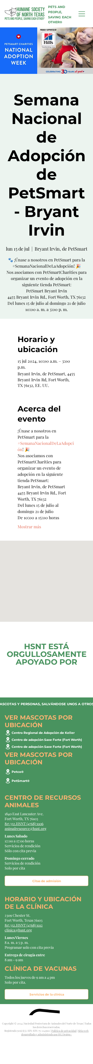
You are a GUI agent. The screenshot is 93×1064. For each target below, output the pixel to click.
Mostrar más (29, 526)
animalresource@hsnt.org (25, 828)
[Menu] (81, 13)
